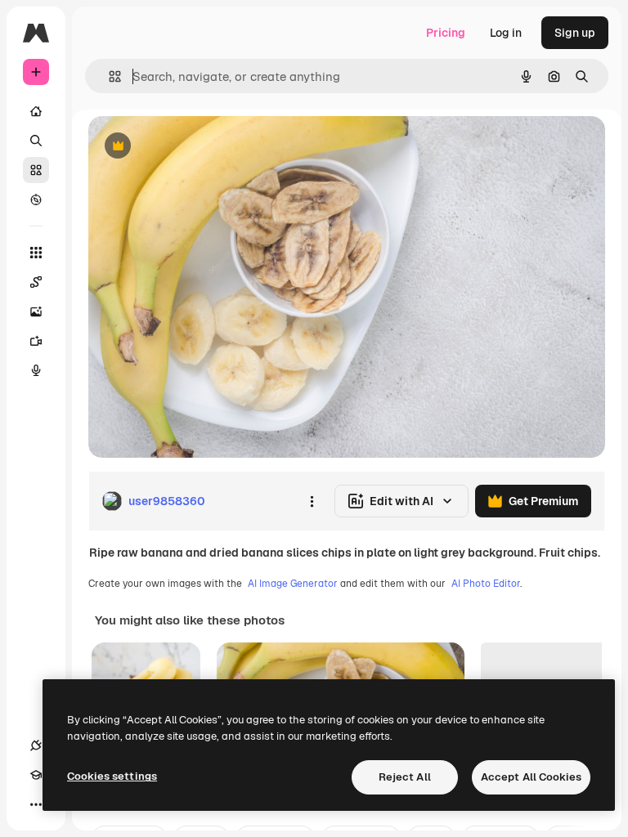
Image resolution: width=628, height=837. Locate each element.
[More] (36, 804)
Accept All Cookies (531, 777)
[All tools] (36, 252)
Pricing (445, 32)
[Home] (36, 111)
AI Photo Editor (485, 583)
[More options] (311, 501)
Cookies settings (112, 776)
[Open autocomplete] (108, 76)
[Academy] (36, 775)
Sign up (574, 32)
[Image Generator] (36, 311)
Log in (506, 32)
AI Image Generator (293, 583)
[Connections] (36, 745)
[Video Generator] (36, 341)
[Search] (36, 141)
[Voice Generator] (36, 370)
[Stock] (36, 170)
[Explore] (36, 199)
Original (193, 146)
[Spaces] (36, 282)
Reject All (405, 777)
